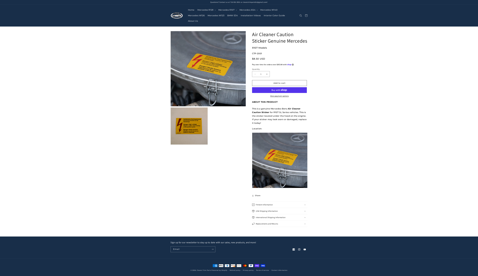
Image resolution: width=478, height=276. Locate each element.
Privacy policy (248, 270)
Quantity (256, 69)
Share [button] (258, 195)
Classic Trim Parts (204, 270)
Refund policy (235, 270)
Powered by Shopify (219, 270)
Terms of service (262, 270)
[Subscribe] (212, 249)
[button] (206, 10)
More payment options (279, 96)
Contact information (279, 270)
